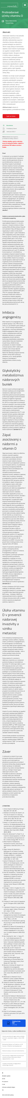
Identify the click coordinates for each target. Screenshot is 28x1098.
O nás (3, 1084)
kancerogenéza (14, 137)
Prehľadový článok (11, 128)
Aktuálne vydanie (6, 1076)
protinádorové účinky (7, 138)
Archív (3, 1078)
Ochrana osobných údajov (8, 1087)
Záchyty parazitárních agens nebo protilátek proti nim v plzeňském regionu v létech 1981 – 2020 (13, 1038)
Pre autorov (5, 1081)
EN (3, 1090)
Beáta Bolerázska (11, 21)
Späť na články (10, 116)
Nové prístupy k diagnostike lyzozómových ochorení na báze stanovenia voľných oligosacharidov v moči (13, 1057)
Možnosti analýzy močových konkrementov (13, 1051)
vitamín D (15, 138)
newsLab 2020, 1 (11, 131)
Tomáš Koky (9, 23)
